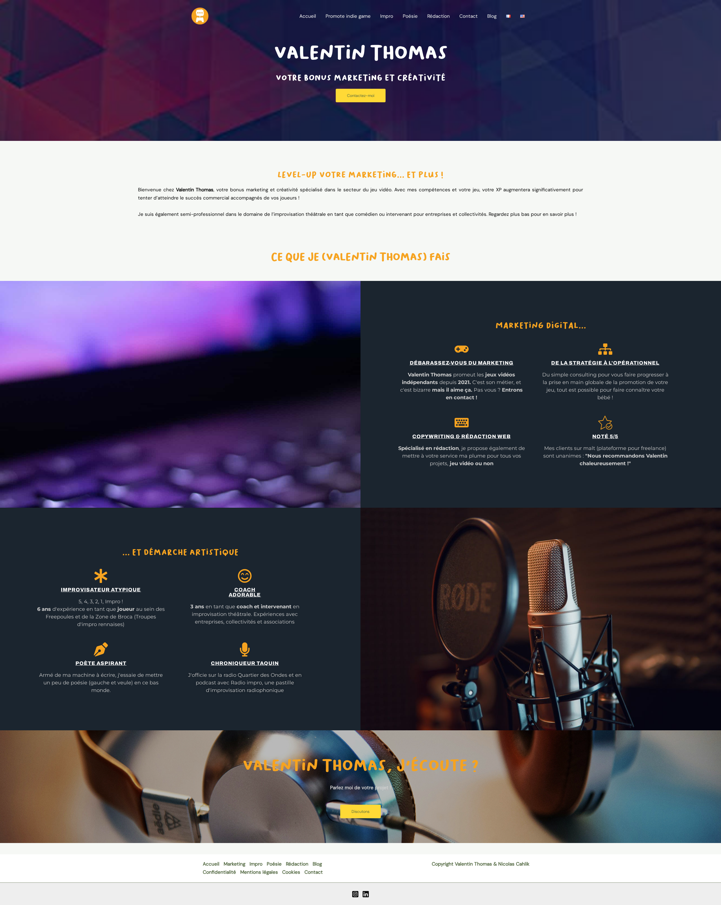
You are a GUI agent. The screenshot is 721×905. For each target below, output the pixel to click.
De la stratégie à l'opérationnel (605, 363)
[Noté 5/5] (605, 423)
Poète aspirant (100, 663)
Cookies (291, 872)
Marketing (234, 864)
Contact (468, 16)
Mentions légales (259, 872)
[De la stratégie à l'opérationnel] (605, 349)
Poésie (410, 16)
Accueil (307, 16)
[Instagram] (355, 894)
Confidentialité (219, 872)
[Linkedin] (365, 894)
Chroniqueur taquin (245, 663)
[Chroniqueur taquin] (245, 649)
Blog (492, 16)
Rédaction (438, 16)
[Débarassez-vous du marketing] (462, 349)
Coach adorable (245, 592)
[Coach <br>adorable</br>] (245, 576)
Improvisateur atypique (101, 590)
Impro (386, 16)
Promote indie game (348, 16)
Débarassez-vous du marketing (461, 363)
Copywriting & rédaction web (461, 436)
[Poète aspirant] (101, 649)
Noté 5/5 (605, 436)
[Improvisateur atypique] (101, 576)
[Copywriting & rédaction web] (462, 423)
